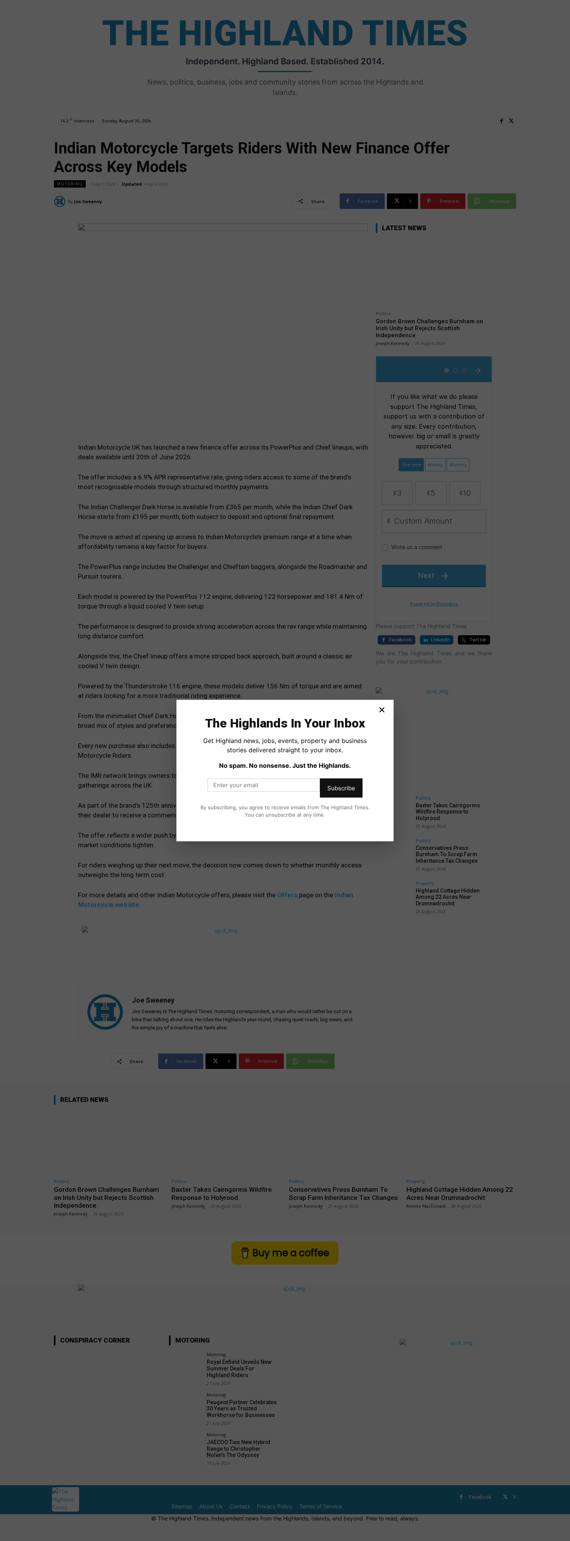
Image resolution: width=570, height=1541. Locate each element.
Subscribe (341, 787)
